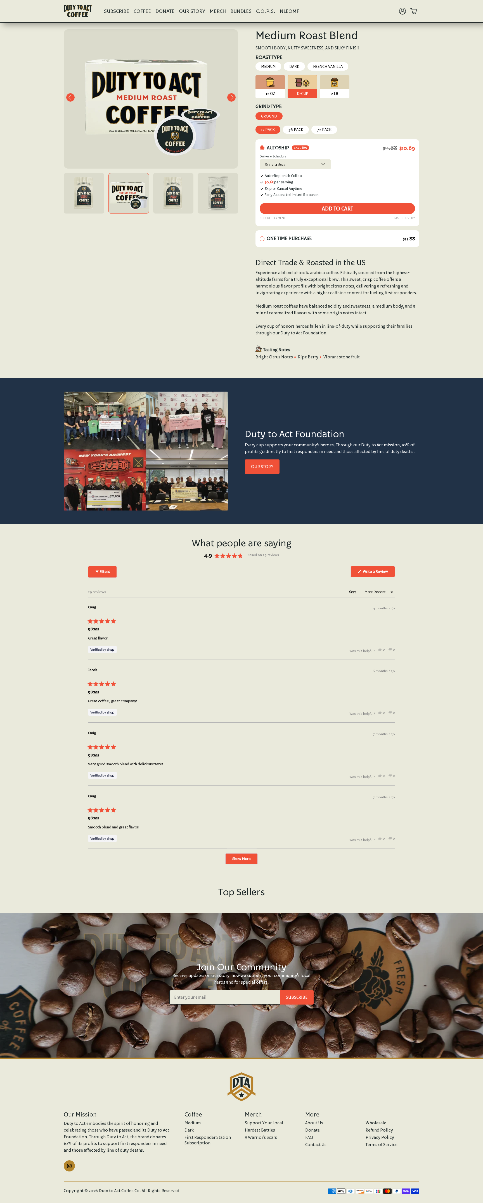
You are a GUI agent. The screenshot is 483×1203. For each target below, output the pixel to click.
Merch (218, 11)
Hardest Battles (260, 1130)
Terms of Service (381, 1144)
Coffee (142, 11)
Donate (164, 11)
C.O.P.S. (265, 11)
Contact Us (315, 1144)
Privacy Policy (380, 1137)
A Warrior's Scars (261, 1137)
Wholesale (376, 1122)
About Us (314, 1122)
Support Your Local (264, 1122)
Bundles (241, 11)
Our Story (192, 11)
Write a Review (378, 573)
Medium (268, 66)
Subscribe (116, 11)
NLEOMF (289, 11)
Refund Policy (379, 1130)
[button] (70, 97)
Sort (353, 591)
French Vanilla (328, 66)
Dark (294, 66)
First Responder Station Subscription (207, 1140)
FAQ (309, 1137)
